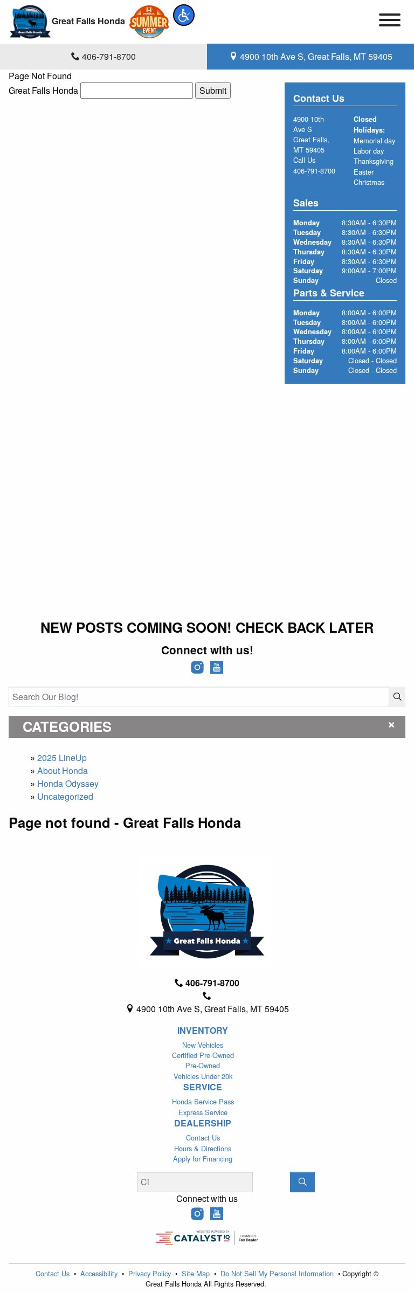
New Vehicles (202, 1045)
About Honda (62, 770)
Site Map (197, 1273)
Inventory (202, 1030)
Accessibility (100, 1273)
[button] (184, 15)
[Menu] (390, 21)
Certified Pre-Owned (203, 1055)
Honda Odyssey (68, 783)
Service (202, 1087)
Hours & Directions (202, 1148)
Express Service (202, 1112)
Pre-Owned (202, 1065)
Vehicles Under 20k (203, 1076)
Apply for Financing (202, 1158)
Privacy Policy (150, 1273)
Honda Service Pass (203, 1101)
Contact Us (203, 1137)
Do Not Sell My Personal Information (278, 1273)
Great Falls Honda (43, 90)
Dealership (202, 1123)
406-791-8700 (314, 170)
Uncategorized (65, 796)
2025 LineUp (62, 757)
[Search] (397, 697)
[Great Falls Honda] (30, 21)
